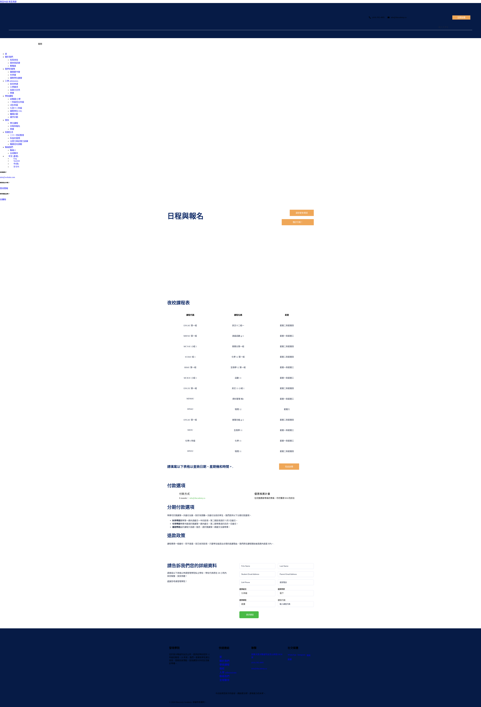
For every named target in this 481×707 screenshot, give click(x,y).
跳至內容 (4, 2)
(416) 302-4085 (378, 17)
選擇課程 (242, 600)
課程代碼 (281, 600)
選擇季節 (281, 589)
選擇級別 (242, 589)
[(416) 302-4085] (370, 17)
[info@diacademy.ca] (389, 17)
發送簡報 (4, 188)
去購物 (3, 199)
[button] (249, 614)
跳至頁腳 (13, 2)
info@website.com (7, 177)
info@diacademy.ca (398, 17)
